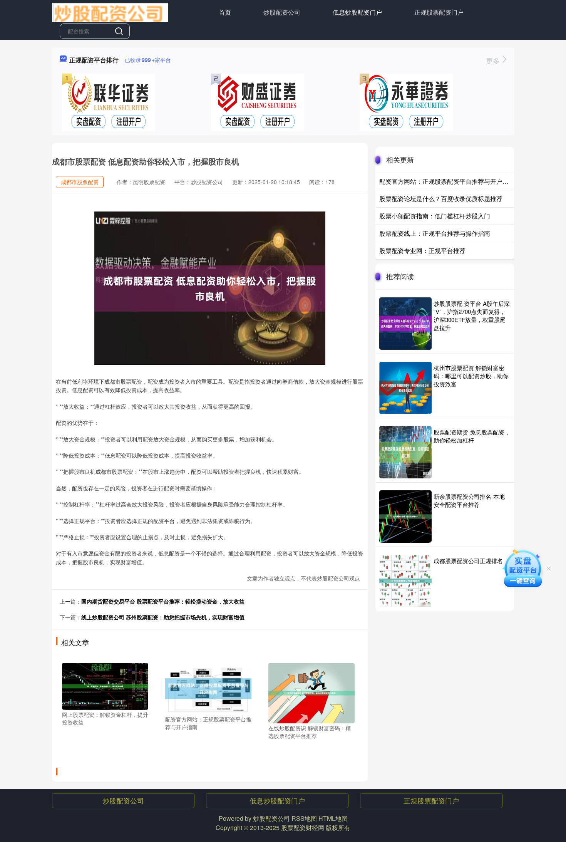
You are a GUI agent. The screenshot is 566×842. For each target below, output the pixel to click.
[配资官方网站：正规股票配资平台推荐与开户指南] (208, 688)
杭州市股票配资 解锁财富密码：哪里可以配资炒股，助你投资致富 (471, 376)
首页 (225, 12)
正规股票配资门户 (439, 12)
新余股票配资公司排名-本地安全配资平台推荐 (469, 500)
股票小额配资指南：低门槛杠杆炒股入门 (434, 215)
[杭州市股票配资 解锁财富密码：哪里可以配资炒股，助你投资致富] (405, 388)
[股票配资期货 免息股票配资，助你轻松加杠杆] (405, 452)
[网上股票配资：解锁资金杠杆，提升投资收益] (105, 685)
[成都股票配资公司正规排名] (405, 581)
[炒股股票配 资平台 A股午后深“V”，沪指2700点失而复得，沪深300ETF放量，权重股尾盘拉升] (405, 323)
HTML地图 (333, 818)
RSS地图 (304, 818)
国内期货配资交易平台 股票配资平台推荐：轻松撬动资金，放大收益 (162, 601)
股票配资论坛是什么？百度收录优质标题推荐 (440, 198)
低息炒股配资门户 (357, 12)
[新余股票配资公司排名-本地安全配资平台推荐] (405, 516)
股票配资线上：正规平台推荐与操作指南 (434, 233)
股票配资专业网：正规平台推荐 (422, 250)
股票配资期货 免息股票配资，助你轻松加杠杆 (472, 436)
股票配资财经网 (302, 827)
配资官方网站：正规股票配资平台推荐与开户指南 (447, 181)
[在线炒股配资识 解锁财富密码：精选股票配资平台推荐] (311, 692)
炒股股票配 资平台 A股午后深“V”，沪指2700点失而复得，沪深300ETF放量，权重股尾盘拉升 (472, 315)
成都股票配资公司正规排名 (468, 561)
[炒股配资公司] (110, 11)
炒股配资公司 (281, 12)
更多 (494, 60)
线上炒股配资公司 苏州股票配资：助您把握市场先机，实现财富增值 (162, 617)
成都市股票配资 (80, 182)
